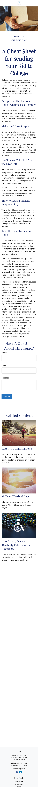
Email (4, 365)
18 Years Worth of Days (15, 496)
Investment (19, 784)
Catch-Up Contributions (17, 448)
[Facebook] (17, 772)
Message (5, 378)
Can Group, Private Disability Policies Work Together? (16, 544)
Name (4, 353)
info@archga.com (19, 769)
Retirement (19, 782)
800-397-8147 (22, 757)
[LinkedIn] (20, 772)
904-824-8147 (21, 755)
